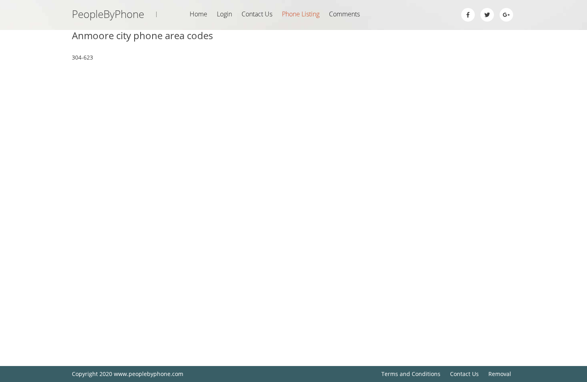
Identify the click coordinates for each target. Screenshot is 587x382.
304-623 (82, 57)
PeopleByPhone (115, 14)
